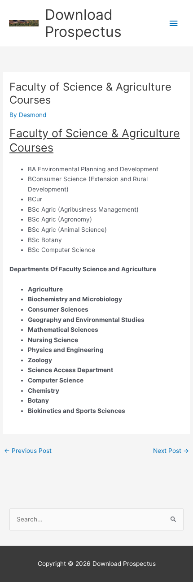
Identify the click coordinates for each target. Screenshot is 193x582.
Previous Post (28, 450)
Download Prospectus (83, 23)
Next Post (171, 450)
